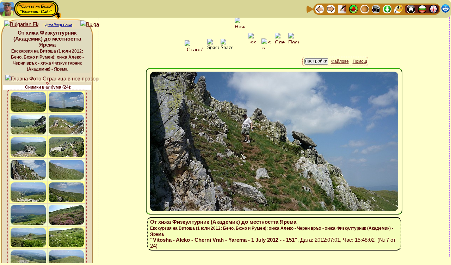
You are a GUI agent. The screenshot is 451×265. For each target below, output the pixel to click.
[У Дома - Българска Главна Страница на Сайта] (422, 9)
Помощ (360, 61)
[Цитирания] (353, 9)
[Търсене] (398, 9)
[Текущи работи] (364, 9)
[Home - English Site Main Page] (433, 9)
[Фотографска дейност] (376, 9)
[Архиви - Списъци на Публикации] (342, 9)
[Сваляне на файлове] (387, 9)
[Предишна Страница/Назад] (319, 9)
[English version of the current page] (21, 24)
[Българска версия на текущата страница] (97, 24)
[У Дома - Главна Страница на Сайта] (411, 9)
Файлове (340, 61)
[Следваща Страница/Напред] (331, 9)
